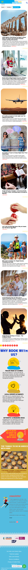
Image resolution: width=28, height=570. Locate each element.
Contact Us (14, 564)
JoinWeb (20, 568)
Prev (2, 461)
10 (12, 345)
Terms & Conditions (14, 559)
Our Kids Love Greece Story (14, 551)
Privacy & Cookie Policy (14, 562)
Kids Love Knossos (14, 556)
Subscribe (12, 522)
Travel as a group (14, 554)
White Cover (4, 569)
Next (26, 461)
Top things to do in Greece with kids (14, 447)
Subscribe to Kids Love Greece (17, 515)
